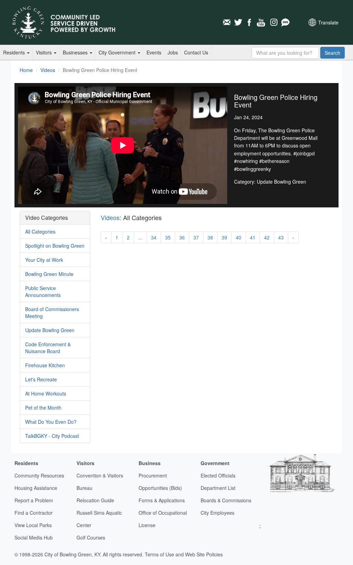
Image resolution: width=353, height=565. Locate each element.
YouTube (261, 22)
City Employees (217, 512)
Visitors (44, 52)
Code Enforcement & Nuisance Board (48, 348)
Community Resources (39, 475)
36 (182, 237)
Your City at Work (44, 259)
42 (267, 237)
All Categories (40, 231)
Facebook (250, 22)
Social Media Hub (33, 537)
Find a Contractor (33, 512)
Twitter (238, 22)
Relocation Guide (95, 500)
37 (196, 237)
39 (224, 237)
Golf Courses (91, 537)
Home (26, 69)
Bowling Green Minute (49, 273)
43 (281, 237)
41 (252, 237)
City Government (118, 52)
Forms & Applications (162, 500)
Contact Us (196, 52)
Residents (14, 52)
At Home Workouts (45, 393)
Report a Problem (33, 500)
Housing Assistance (35, 487)
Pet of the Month (43, 407)
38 (210, 237)
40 (238, 237)
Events (154, 52)
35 (168, 237)
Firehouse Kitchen (45, 365)
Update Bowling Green (49, 330)
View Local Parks (33, 525)
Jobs (173, 52)
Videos (47, 69)
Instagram (273, 22)
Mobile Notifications (285, 22)
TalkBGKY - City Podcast (52, 435)
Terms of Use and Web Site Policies (184, 554)
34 (154, 237)
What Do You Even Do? (51, 421)
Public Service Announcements (43, 291)
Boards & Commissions (226, 500)
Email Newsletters (226, 22)
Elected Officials (218, 475)
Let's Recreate (41, 379)
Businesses (76, 52)
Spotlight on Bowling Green (54, 245)
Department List (218, 487)
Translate (328, 22)
